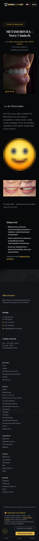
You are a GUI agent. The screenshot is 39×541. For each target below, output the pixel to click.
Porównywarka (7, 444)
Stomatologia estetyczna (10, 406)
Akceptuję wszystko (25, 533)
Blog (3, 465)
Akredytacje (6, 462)
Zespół (4, 368)
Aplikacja (5, 447)
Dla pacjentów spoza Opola (11, 374)
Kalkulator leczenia (8, 441)
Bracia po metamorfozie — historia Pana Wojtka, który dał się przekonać (19, 249)
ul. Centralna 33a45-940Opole (7, 318)
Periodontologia (7, 417)
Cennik (4, 426)
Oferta (4, 389)
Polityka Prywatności (9, 486)
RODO (4, 489)
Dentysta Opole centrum (10, 371)
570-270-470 (9, 322)
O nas (4, 365)
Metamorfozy (6, 429)
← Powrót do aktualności (14, 24)
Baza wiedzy (6, 460)
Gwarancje (5, 483)
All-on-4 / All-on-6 (8, 395)
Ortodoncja (6, 409)
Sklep (4, 471)
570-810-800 (9, 325)
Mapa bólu (5, 438)
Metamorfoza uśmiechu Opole (12, 398)
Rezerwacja (6, 380)
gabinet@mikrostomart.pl (13, 328)
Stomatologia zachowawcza (11, 423)
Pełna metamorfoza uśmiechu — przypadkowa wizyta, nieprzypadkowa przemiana (20, 240)
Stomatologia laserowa (9, 403)
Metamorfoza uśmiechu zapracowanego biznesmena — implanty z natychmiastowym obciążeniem (20, 231)
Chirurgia (5, 412)
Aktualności (6, 457)
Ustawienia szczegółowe (24, 528)
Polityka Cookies (7, 492)
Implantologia (6, 392)
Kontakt (4, 377)
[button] (5, 531)
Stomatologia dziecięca (10, 420)
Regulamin (5, 481)
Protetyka (5, 415)
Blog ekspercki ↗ (7, 468)
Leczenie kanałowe (8, 401)
